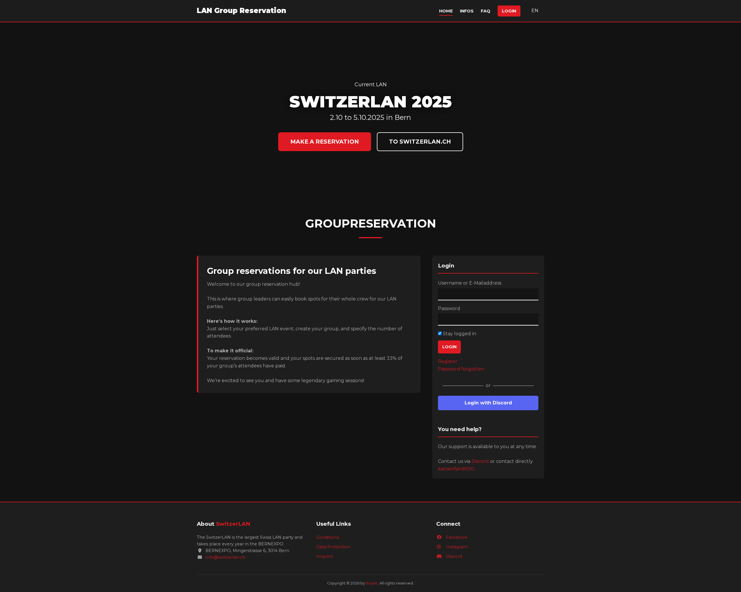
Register (447, 361)
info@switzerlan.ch (225, 557)
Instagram (456, 546)
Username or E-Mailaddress (469, 283)
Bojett (372, 583)
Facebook (456, 537)
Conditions (327, 537)
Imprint (324, 556)
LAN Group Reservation (241, 10)
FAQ (485, 11)
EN (534, 10)
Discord (480, 461)
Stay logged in (459, 333)
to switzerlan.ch (420, 141)
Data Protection (333, 546)
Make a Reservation (324, 141)
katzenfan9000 (456, 469)
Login (509, 11)
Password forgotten (461, 369)
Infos (467, 11)
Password (449, 308)
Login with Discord (488, 403)
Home (446, 11)
